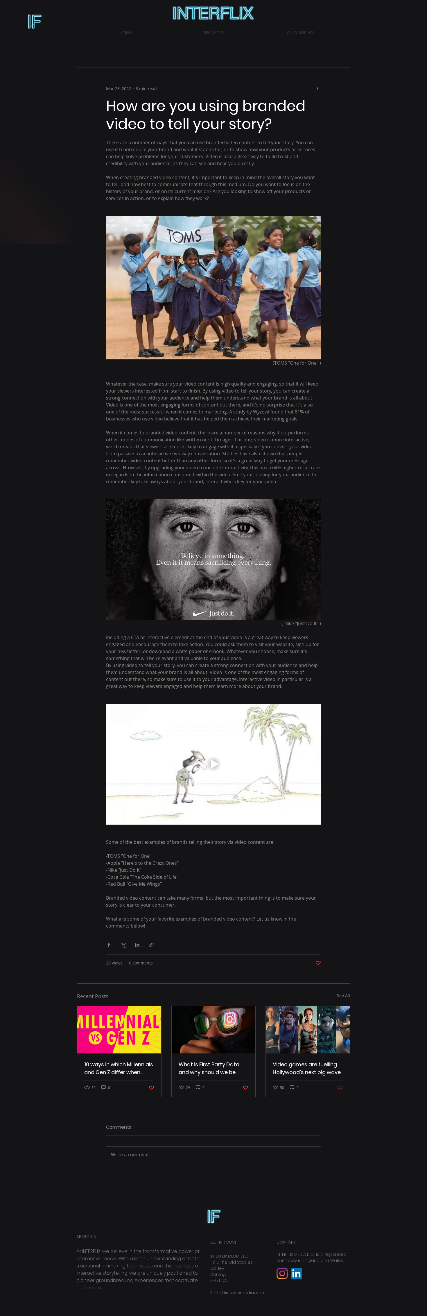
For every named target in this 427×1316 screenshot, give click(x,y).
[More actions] (317, 88)
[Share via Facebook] (109, 945)
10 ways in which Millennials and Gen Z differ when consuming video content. (118, 1068)
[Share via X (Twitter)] (123, 945)
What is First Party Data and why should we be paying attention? (209, 1068)
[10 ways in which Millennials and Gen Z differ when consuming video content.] (119, 1029)
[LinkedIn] (296, 1273)
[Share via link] (151, 945)
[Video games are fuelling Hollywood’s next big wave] (308, 1029)
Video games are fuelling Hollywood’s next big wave (307, 1068)
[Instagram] (282, 1273)
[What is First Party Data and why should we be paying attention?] (214, 1029)
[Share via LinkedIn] (137, 945)
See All (343, 995)
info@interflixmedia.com (239, 1293)
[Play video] (213, 764)
